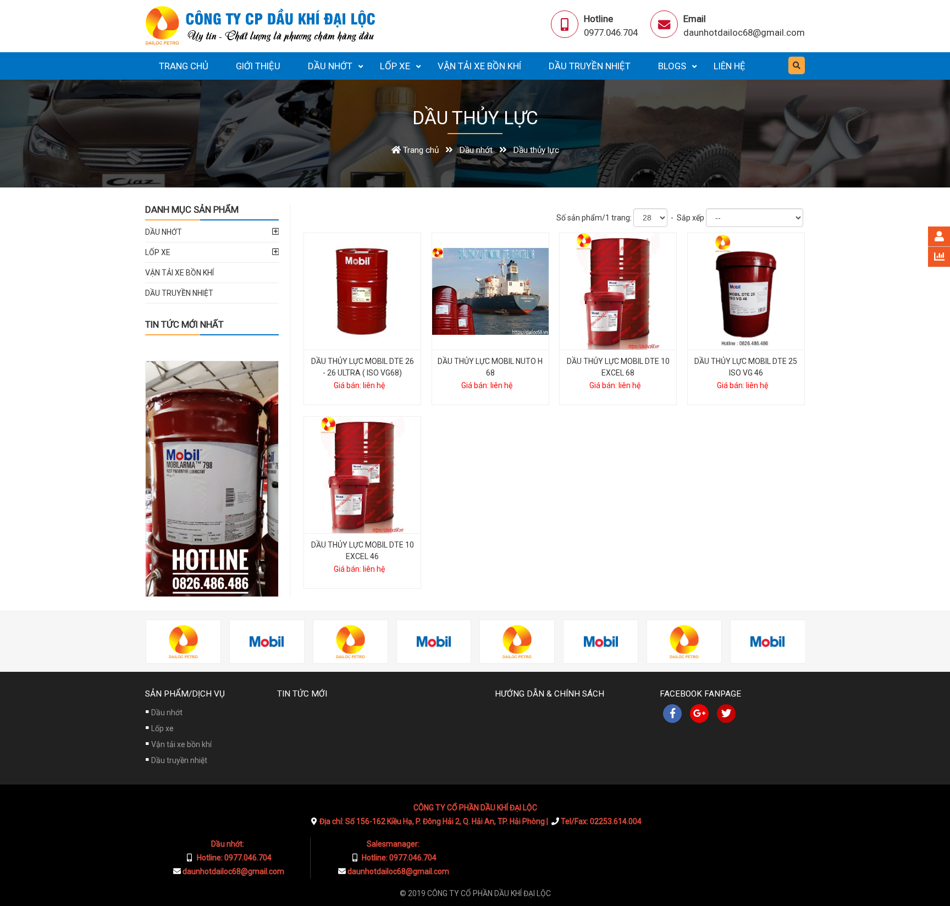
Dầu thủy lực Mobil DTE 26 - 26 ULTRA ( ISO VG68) (362, 367)
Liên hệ (729, 65)
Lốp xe (395, 65)
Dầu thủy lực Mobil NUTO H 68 (490, 367)
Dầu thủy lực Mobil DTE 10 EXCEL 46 (362, 550)
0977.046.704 (611, 32)
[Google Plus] (699, 713)
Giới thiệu (258, 65)
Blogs (672, 65)
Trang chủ (183, 65)
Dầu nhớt (330, 65)
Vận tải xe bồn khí (479, 65)
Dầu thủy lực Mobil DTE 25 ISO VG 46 (745, 367)
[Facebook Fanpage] (672, 713)
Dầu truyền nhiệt (590, 65)
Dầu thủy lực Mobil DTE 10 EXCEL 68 (618, 367)
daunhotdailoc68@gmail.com (744, 32)
